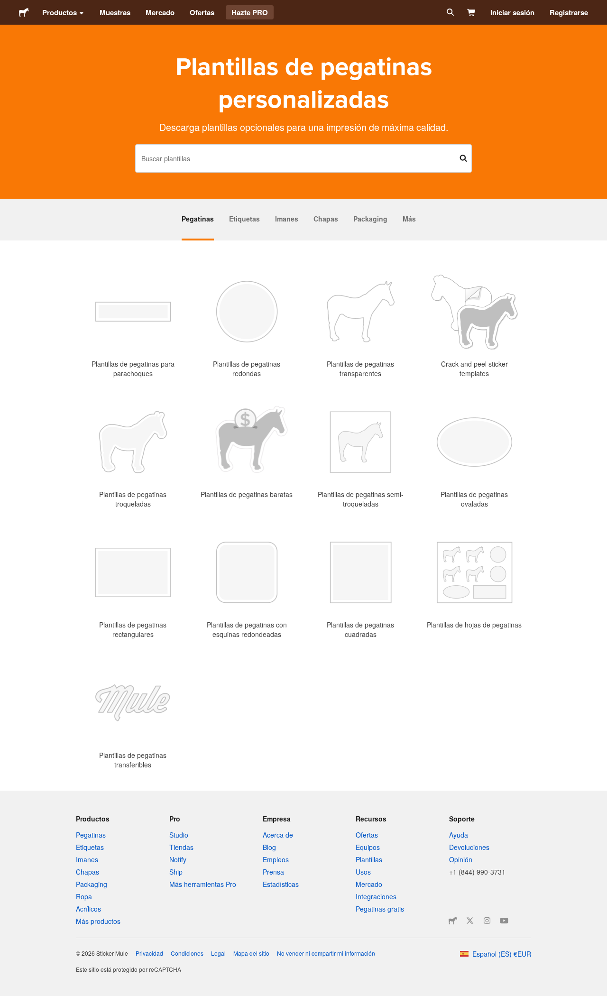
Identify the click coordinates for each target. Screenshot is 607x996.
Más (409, 218)
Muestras (115, 12)
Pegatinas (198, 218)
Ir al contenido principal (7, 7)
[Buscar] (449, 12)
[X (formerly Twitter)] (470, 920)
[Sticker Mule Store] (453, 920)
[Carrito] (471, 12)
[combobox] (303, 158)
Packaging (370, 218)
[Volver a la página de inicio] (24, 12)
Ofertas (202, 12)
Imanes (286, 218)
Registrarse (569, 12)
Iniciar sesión (512, 12)
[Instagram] (487, 920)
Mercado (160, 12)
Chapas (325, 218)
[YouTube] (504, 920)
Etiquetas (244, 218)
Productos (59, 12)
